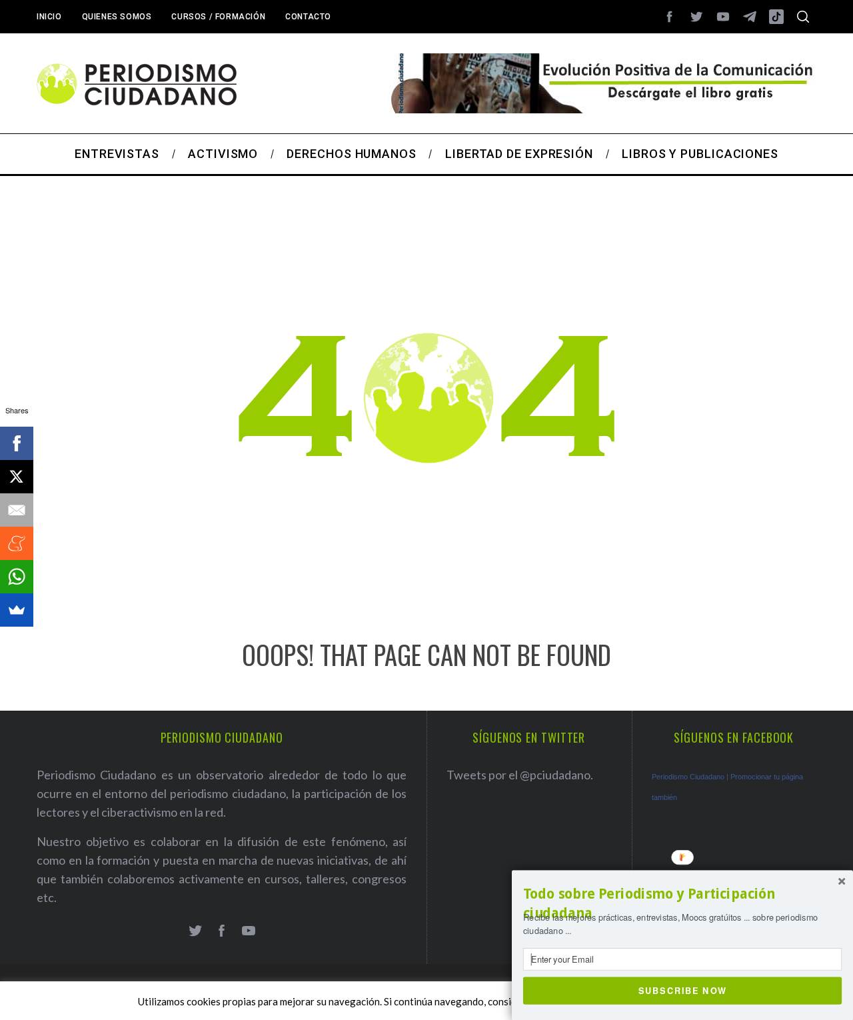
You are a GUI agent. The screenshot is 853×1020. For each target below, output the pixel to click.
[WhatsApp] (16, 576)
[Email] (16, 510)
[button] (682, 903)
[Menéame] (16, 543)
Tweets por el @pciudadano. (519, 774)
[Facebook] (16, 443)
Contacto (308, 16)
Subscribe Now (682, 990)
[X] (16, 476)
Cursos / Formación (218, 16)
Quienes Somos (117, 16)
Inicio (49, 16)
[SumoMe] (16, 610)
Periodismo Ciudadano (688, 777)
